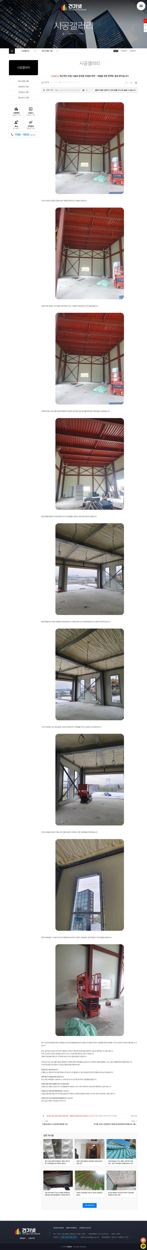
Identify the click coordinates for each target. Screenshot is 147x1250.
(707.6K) (72, 1116)
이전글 (55, 1122)
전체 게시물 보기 (89, 1205)
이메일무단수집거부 (85, 1228)
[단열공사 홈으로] (27, 1231)
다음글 (115, 1122)
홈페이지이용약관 (71, 1228)
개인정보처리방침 (58, 1228)
